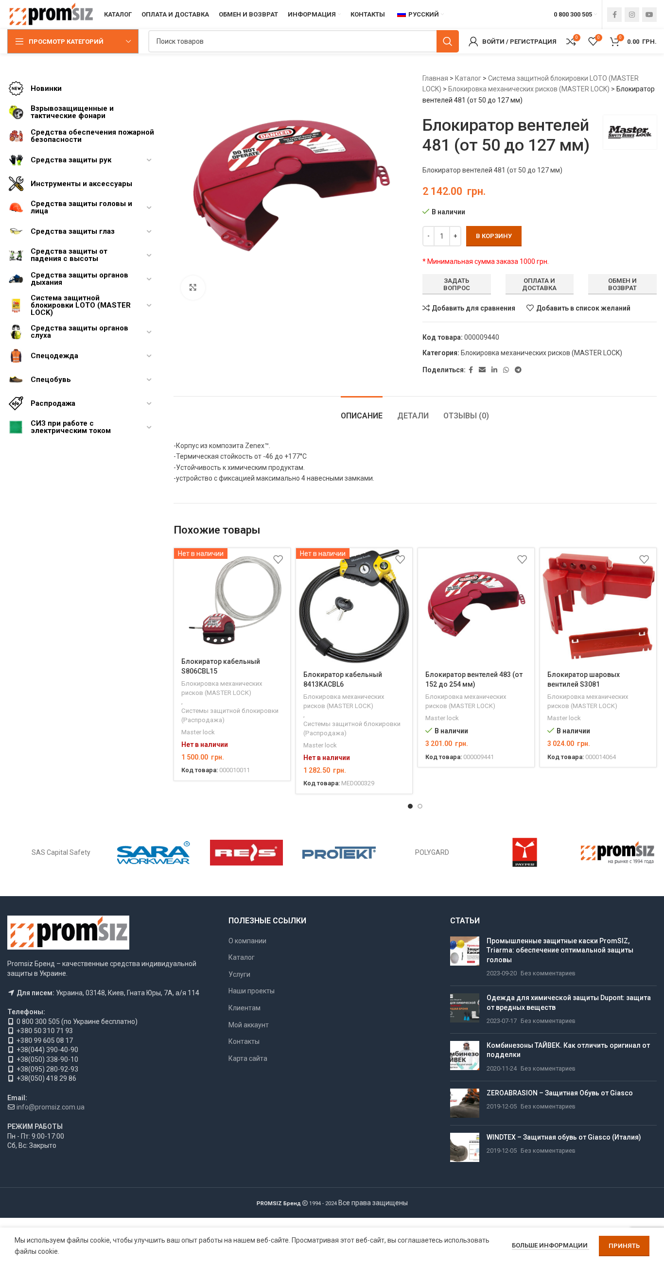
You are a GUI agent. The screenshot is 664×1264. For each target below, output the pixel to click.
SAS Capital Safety (61, 852)
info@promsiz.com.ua (51, 1107)
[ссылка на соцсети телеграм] (518, 370)
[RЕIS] (246, 852)
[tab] (362, 411)
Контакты (244, 1041)
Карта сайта (247, 1058)
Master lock (198, 732)
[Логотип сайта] (50, 14)
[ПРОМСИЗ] (617, 852)
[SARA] (153, 852)
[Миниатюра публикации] (464, 957)
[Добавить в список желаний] (278, 559)
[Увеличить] (193, 288)
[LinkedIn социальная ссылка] (494, 370)
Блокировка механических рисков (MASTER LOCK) (529, 89)
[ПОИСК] (448, 41)
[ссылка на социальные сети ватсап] (506, 370)
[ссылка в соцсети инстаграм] (632, 14)
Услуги (239, 974)
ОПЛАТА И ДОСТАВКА (539, 284)
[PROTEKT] (339, 852)
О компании (247, 941)
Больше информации (550, 1245)
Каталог (468, 78)
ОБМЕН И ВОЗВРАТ (622, 284)
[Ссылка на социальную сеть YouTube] (649, 14)
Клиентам (244, 1008)
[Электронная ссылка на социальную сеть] (482, 370)
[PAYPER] (524, 852)
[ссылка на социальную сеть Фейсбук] (614, 14)
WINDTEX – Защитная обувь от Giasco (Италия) (564, 1137)
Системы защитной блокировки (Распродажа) (230, 715)
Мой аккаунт (248, 1025)
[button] (410, 806)
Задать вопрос (456, 284)
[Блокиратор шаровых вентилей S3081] (598, 606)
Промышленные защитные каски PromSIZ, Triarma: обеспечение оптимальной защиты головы (560, 950)
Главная (435, 78)
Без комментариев (548, 973)
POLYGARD (432, 852)
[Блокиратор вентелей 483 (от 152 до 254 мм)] (476, 606)
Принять (624, 1245)
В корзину (494, 236)
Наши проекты (251, 991)
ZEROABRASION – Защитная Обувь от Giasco (560, 1093)
